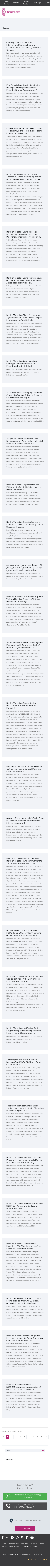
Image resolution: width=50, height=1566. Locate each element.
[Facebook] (3, 1538)
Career (4, 1543)
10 (46, 1436)
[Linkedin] (27, 1538)
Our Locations (25, 1528)
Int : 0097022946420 (24, 1507)
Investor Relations (26, 3)
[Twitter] (7, 1538)
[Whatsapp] (17, 1538)
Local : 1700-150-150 (24, 1505)
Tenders (4, 1546)
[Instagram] (22, 1538)
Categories (8, 1459)
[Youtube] (32, 1538)
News (42, 1543)
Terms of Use (31, 1559)
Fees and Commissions (29, 1543)
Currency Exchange (30, 1546)
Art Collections (14, 1543)
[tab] (25, 1459)
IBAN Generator (14, 1546)
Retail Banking (6, 3)
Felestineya (37, 3)
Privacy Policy (43, 1559)
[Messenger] (12, 1538)
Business (16, 3)
